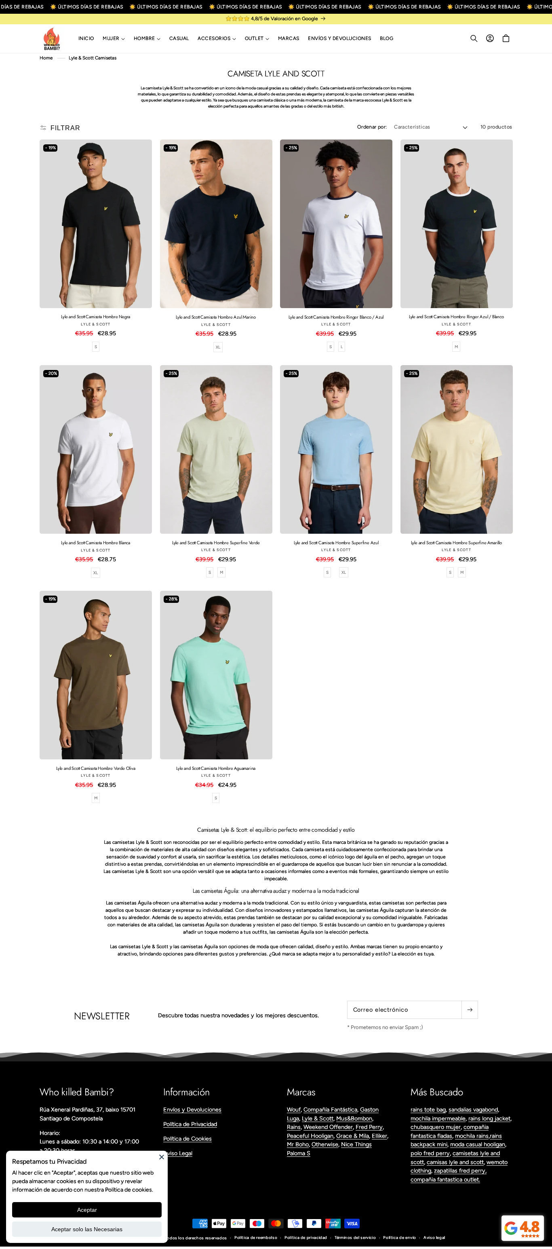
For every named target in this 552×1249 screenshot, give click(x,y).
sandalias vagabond (473, 1109)
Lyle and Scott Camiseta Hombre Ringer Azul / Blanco (456, 317)
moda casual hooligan (477, 1144)
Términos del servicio (355, 1237)
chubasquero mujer (436, 1127)
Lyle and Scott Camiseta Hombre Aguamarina (215, 768)
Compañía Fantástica (330, 1109)
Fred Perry (369, 1127)
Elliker (379, 1135)
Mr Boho (298, 1144)
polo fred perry (430, 1153)
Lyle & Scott (317, 1118)
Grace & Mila (352, 1135)
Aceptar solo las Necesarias (86, 1229)
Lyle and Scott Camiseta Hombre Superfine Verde (216, 542)
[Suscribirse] (469, 1010)
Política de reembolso (255, 1237)
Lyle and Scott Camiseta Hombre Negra (95, 317)
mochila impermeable (438, 1118)
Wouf (294, 1109)
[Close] (162, 1157)
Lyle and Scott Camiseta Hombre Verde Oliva (95, 768)
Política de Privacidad (190, 1124)
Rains (294, 1127)
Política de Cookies (187, 1138)
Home (46, 58)
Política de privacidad (305, 1237)
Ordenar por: (372, 127)
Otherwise (325, 1144)
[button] (113, 38)
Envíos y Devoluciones (192, 1109)
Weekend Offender (328, 1127)
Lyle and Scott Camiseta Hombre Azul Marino (216, 317)
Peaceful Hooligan (310, 1135)
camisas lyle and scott (455, 1162)
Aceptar (87, 1210)
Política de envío (399, 1237)
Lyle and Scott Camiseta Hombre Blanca (95, 542)
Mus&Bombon (354, 1118)
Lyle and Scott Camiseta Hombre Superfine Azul (336, 542)
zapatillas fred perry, (460, 1170)
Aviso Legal (177, 1153)
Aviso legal (434, 1237)
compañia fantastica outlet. (445, 1179)
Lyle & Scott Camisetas (92, 58)
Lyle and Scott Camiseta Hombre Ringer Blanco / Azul (336, 317)
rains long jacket (489, 1118)
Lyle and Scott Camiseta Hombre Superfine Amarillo (456, 542)
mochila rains (472, 1135)
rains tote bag (428, 1109)
